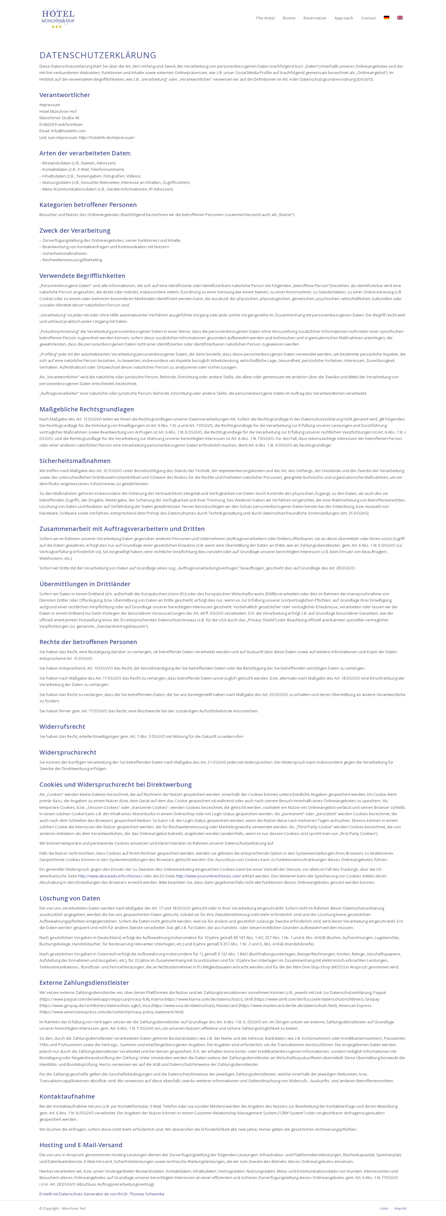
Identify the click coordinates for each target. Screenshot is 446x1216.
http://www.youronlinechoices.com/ (208, 876)
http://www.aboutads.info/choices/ (110, 876)
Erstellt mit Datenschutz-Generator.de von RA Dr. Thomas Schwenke (101, 1194)
